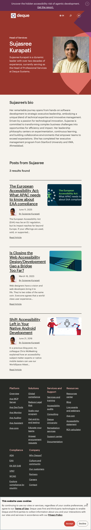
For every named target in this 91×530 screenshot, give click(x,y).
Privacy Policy (55, 515)
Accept (69, 523)
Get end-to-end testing (34, 421)
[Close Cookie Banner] (87, 504)
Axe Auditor (15, 417)
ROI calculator (73, 429)
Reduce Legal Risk (35, 404)
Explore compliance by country (16, 484)
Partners (33, 474)
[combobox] (62, 16)
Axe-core (13, 428)
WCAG (12, 476)
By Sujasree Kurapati (29, 213)
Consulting (52, 414)
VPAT (11, 471)
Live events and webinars (73, 409)
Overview (14, 393)
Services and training (53, 399)
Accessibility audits (53, 407)
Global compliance (34, 395)
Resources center (71, 395)
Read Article (15, 237)
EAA (11, 460)
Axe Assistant (16, 423)
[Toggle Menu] (79, 15)
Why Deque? (35, 455)
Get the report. (45, 7)
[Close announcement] (87, 4)
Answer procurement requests (34, 439)
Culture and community (35, 462)
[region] (45, 513)
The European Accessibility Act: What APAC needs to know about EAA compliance (24, 195)
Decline (82, 523)
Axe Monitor (15, 412)
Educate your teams (35, 429)
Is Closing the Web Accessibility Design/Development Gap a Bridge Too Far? (27, 261)
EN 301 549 (15, 465)
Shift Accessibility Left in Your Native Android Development (24, 326)
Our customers (36, 469)
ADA (11, 455)
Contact (33, 484)
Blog (68, 402)
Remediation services (53, 430)
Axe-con (70, 415)
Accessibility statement (72, 423)
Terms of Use (22, 508)
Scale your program (33, 412)
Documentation (55, 441)
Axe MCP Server (13, 400)
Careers (33, 479)
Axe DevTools (16, 407)
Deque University (52, 421)
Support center (54, 436)
